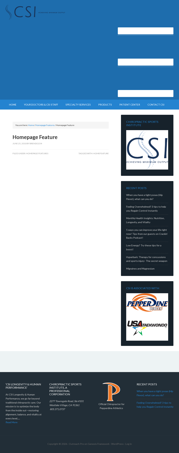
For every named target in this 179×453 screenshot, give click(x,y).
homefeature (101, 153)
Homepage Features (37, 153)
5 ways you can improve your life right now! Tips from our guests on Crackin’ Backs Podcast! (147, 233)
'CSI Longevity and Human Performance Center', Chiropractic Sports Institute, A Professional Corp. (35, 12)
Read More (11, 422)
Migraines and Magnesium (140, 268)
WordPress (117, 443)
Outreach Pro (76, 443)
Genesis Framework (98, 443)
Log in (128, 443)
